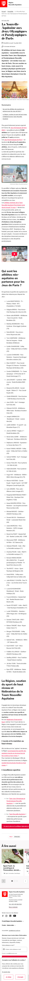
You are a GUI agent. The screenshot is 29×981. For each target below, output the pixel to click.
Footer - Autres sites (8, 925)
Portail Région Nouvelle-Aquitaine (12, 921)
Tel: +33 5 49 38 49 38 (15, 904)
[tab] (12, 881)
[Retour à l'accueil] (5, 894)
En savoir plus (6, 972)
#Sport (10, 836)
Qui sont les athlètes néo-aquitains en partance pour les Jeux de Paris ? (13, 110)
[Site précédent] (3, 881)
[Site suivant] (25, 881)
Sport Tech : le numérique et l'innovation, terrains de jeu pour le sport (11, 868)
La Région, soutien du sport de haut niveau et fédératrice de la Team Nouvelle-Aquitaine (15, 117)
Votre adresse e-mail (8, 945)
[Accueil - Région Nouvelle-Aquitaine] (3, 3)
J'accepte (21, 977)
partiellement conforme (14, 930)
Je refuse (9, 977)
